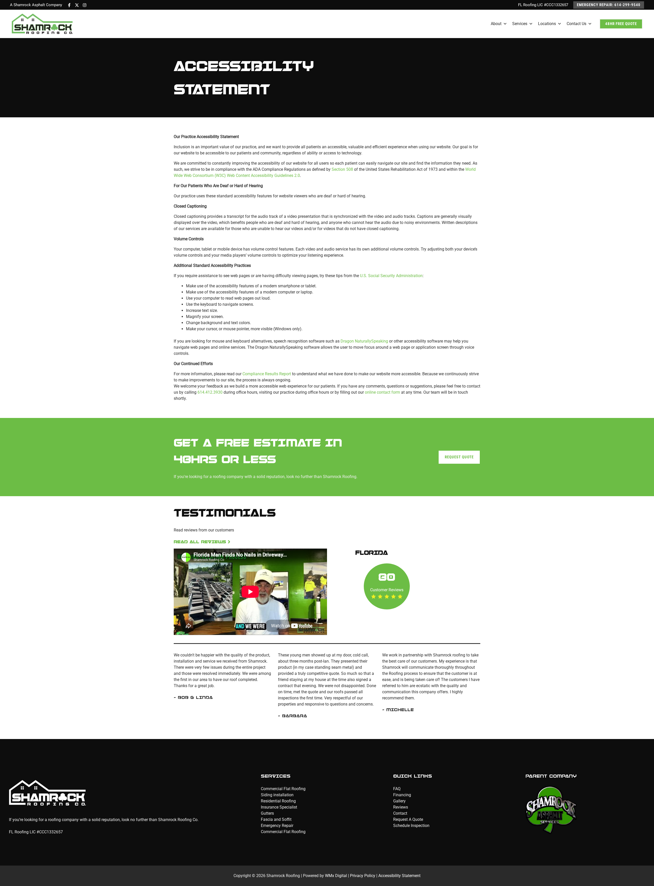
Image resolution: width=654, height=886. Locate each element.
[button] (608, 5)
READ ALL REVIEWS (200, 541)
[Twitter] (77, 5)
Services (519, 23)
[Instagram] (85, 5)
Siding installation (277, 794)
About (496, 23)
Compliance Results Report (266, 373)
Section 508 (342, 169)
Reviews (400, 807)
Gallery (399, 801)
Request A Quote (408, 819)
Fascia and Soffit (276, 819)
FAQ (397, 788)
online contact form (383, 392)
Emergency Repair (277, 825)
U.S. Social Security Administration (391, 275)
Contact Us (576, 23)
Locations (547, 23)
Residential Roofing (278, 801)
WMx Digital (336, 875)
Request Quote (459, 457)
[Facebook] (69, 5)
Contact (400, 813)
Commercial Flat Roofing (283, 788)
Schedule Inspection (411, 825)
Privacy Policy (362, 875)
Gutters (267, 813)
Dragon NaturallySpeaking (364, 341)
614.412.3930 (210, 392)
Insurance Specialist (279, 807)
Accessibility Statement (399, 875)
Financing (402, 794)
